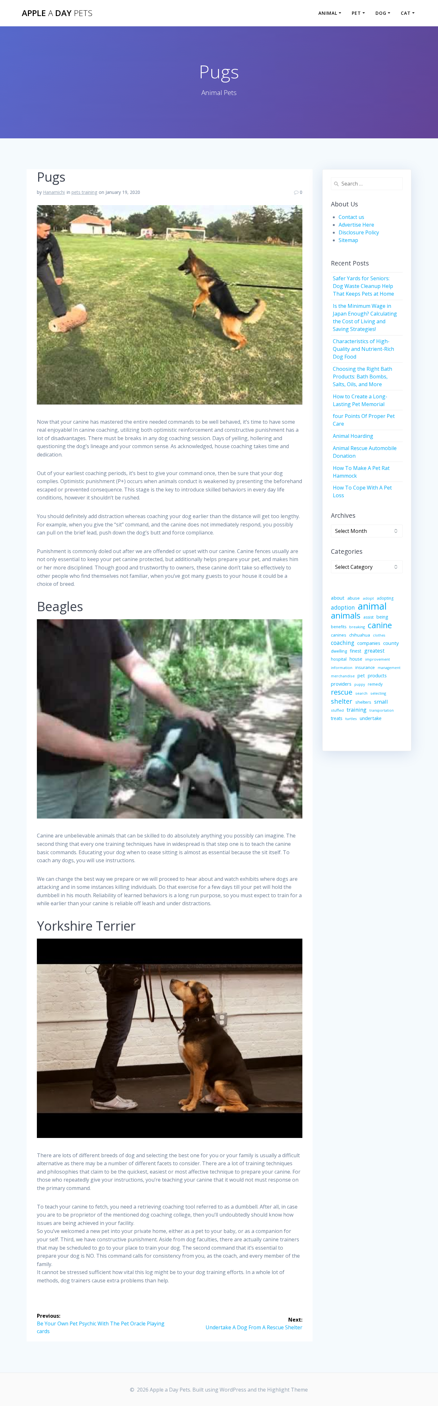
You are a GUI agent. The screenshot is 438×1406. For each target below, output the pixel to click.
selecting (378, 693)
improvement (377, 659)
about (337, 598)
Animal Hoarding (353, 435)
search (361, 693)
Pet (356, 13)
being (382, 617)
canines (338, 635)
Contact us (351, 217)
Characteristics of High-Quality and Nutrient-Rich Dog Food (363, 349)
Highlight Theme (287, 1389)
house (356, 659)
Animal (327, 13)
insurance (365, 667)
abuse (353, 598)
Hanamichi (54, 192)
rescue (341, 692)
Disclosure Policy (359, 232)
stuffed (337, 710)
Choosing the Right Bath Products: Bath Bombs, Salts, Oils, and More (362, 376)
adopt (368, 598)
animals (345, 615)
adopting (385, 598)
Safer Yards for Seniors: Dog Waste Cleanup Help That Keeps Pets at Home (363, 286)
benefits (338, 626)
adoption (343, 607)
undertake (371, 718)
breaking (357, 626)
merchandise (343, 675)
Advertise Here (356, 224)
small (381, 701)
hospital (339, 659)
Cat (406, 13)
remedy (375, 684)
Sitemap (348, 240)
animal (372, 606)
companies (368, 643)
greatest (374, 650)
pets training (84, 192)
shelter (341, 701)
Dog (380, 13)
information (341, 667)
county (391, 643)
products (377, 676)
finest (355, 651)
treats (336, 718)
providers (341, 684)
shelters (363, 702)
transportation (381, 710)
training (356, 709)
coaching (342, 643)
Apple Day (57, 13)
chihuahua (359, 635)
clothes (379, 635)
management (389, 667)
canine (380, 625)
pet (361, 675)
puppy (359, 684)
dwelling (339, 651)
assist (368, 617)
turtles (351, 718)
